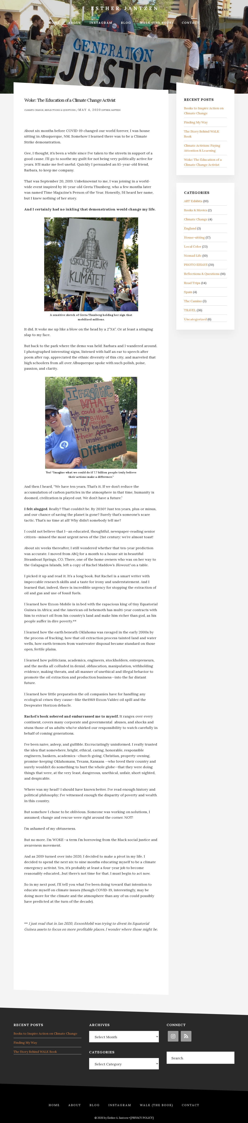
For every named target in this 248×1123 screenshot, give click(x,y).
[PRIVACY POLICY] (142, 1118)
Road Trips (192, 283)
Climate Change (34, 110)
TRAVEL (190, 310)
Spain (188, 292)
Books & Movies (195, 210)
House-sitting (194, 237)
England (190, 228)
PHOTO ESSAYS (196, 265)
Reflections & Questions (60, 110)
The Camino (193, 301)
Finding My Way (196, 122)
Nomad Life (193, 255)
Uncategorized (195, 319)
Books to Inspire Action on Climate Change (45, 1033)
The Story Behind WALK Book (35, 1052)
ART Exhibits (193, 201)
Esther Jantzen (125, 8)
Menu (223, 9)
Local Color (192, 246)
